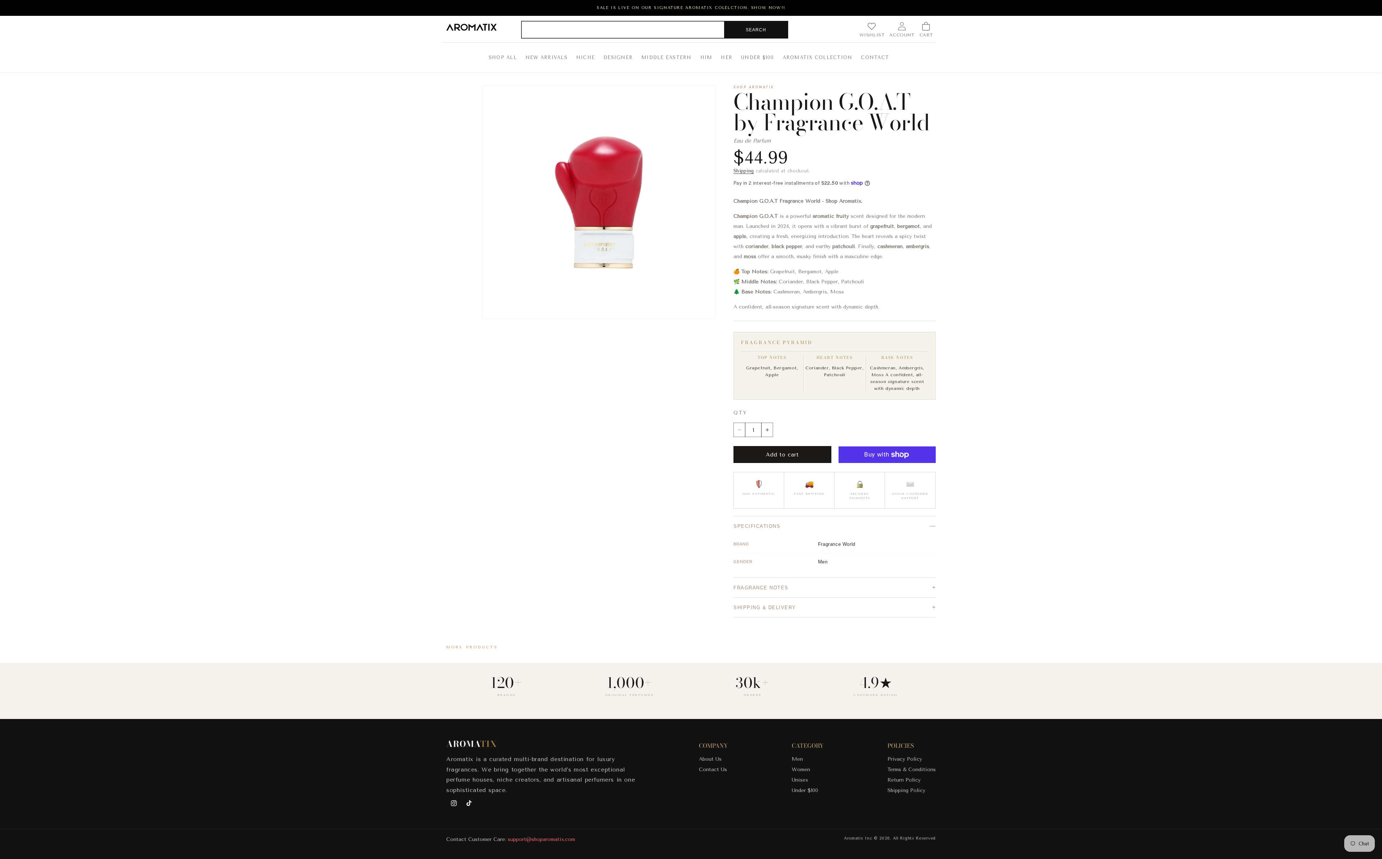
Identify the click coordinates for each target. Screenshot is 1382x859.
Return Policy (904, 780)
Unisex (800, 780)
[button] (926, 29)
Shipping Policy (906, 790)
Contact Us (713, 769)
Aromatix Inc (858, 838)
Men (797, 759)
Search (756, 29)
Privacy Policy (905, 759)
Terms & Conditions (912, 769)
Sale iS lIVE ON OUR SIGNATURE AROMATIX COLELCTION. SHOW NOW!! (691, 7)
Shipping (743, 171)
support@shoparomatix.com (541, 839)
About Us (710, 759)
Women (801, 769)
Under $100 (805, 790)
